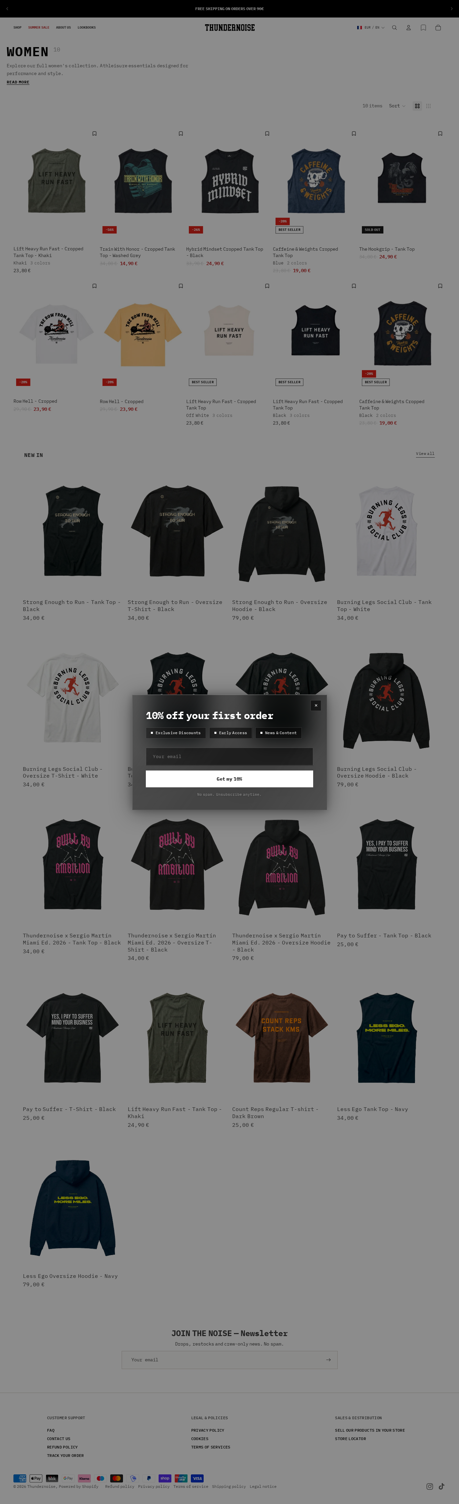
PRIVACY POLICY (207, 1429)
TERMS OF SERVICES (211, 1446)
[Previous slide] (7, 8)
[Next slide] (451, 8)
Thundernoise (41, 1486)
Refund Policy (62, 1446)
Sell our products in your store (370, 1429)
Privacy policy (154, 1486)
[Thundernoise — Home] (229, 27)
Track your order (65, 1455)
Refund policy (119, 1486)
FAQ (50, 1429)
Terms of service (190, 1486)
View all (425, 453)
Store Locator (350, 1438)
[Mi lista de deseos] (423, 27)
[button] (397, 106)
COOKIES (200, 1438)
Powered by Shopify (78, 1486)
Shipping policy (229, 1486)
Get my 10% (229, 779)
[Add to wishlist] (94, 133)
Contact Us (59, 1438)
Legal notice (263, 1486)
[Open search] (394, 27)
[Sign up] (329, 1360)
